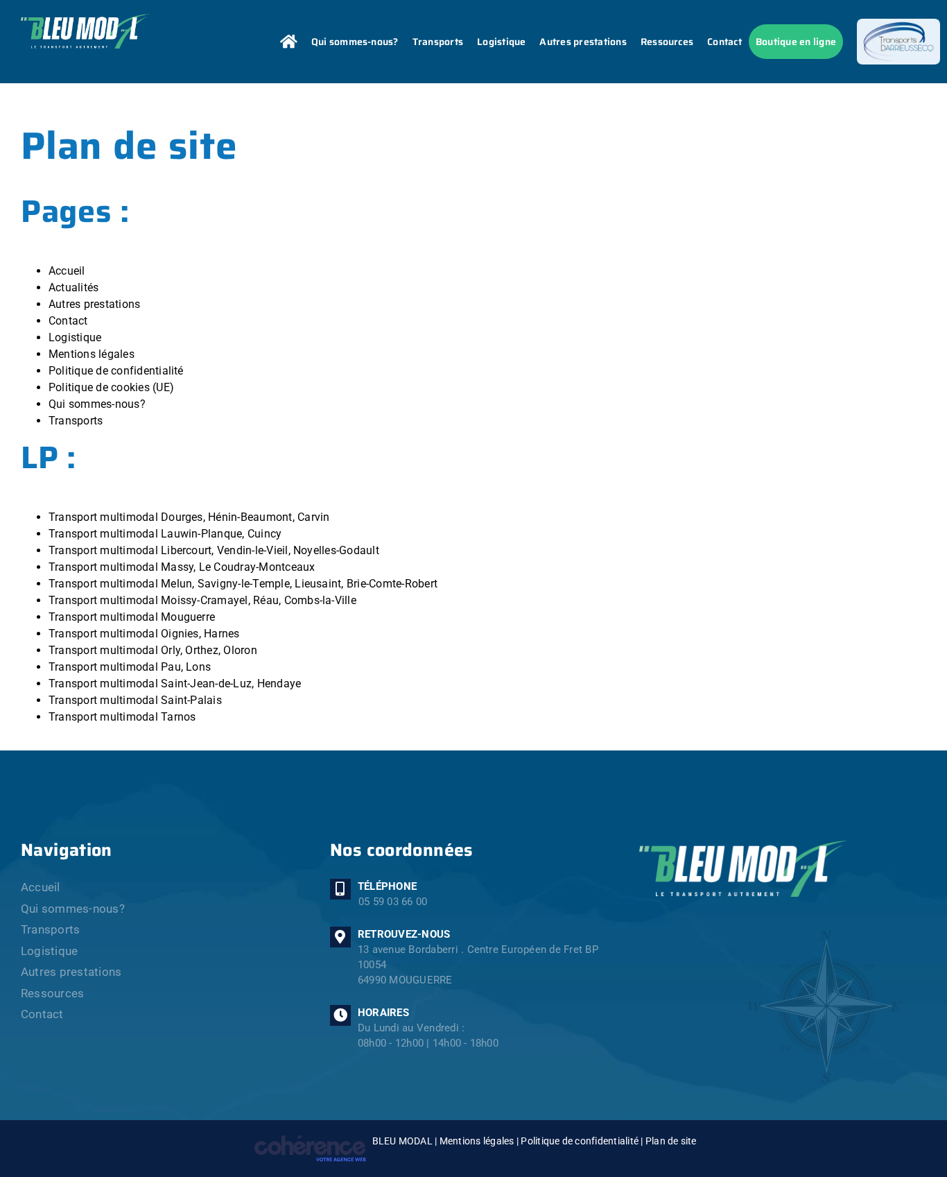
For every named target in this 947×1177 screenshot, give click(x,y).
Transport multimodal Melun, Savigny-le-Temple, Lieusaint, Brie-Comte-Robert (243, 583)
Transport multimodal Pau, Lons (130, 666)
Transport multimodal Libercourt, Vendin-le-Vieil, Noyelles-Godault (214, 550)
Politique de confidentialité (116, 370)
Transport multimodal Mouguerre (132, 617)
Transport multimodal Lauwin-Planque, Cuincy (165, 533)
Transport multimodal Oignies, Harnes (144, 633)
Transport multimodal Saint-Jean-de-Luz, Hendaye (175, 683)
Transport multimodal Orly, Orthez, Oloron (153, 650)
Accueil (67, 270)
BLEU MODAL (402, 1140)
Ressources (52, 993)
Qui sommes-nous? (97, 404)
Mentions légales (91, 354)
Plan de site (671, 1140)
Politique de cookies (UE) (111, 387)
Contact (68, 320)
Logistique (75, 337)
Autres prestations (94, 304)
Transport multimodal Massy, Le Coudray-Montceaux (182, 567)
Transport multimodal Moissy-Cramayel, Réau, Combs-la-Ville (202, 600)
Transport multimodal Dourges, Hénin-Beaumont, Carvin (189, 517)
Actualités (73, 287)
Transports (76, 420)
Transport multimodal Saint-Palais (135, 700)
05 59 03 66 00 (392, 901)
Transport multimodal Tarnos (122, 716)
